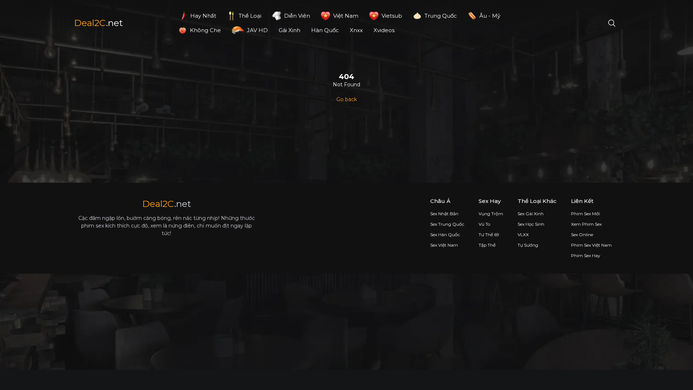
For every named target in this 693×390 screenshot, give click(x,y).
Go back (346, 99)
